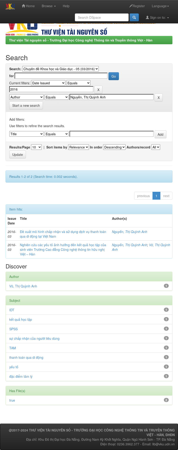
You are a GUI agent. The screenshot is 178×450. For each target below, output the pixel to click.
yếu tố (13, 367)
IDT (11, 310)
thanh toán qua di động (26, 357)
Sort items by (56, 147)
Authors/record (138, 147)
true (12, 400)
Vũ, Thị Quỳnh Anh (23, 286)
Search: (15, 68)
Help (66, 5)
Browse (48, 5)
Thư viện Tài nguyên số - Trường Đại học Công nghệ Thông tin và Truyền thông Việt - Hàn (81, 40)
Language (159, 5)
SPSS (13, 329)
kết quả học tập (20, 319)
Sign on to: (158, 17)
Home (30, 5)
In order (96, 147)
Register (139, 5)
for (11, 75)
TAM (12, 348)
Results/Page (19, 147)
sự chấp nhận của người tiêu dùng (34, 338)
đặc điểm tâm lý (20, 376)
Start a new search (26, 105)
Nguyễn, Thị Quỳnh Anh (129, 231)
